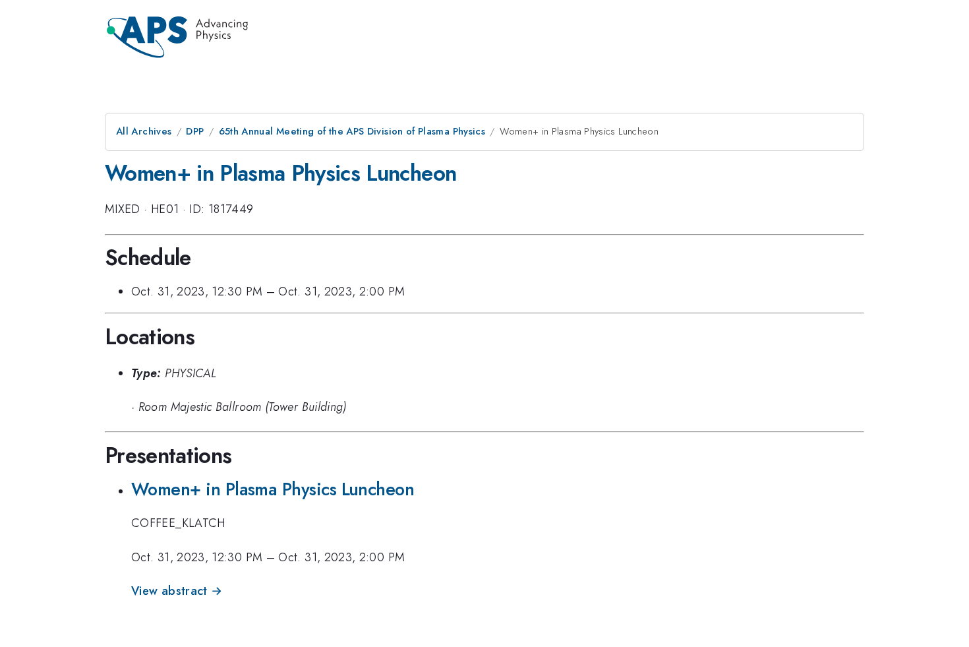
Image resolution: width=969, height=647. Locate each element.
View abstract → (176, 591)
